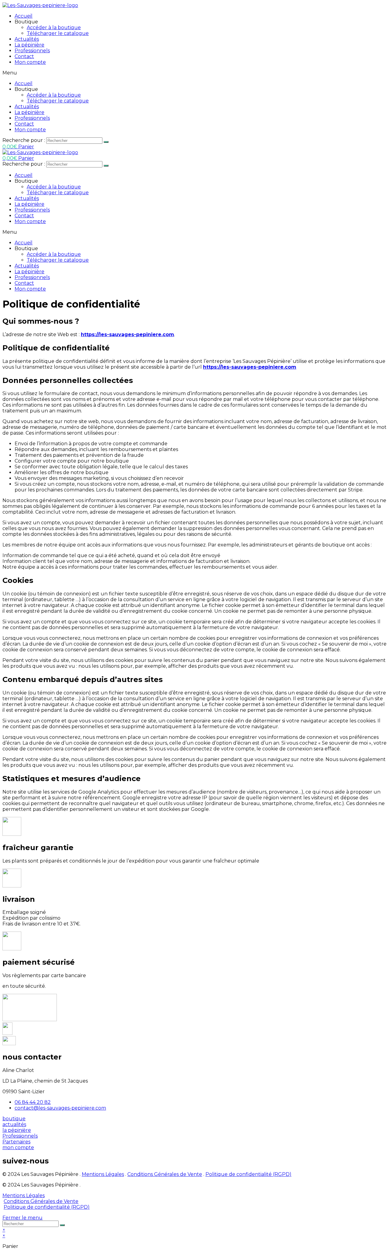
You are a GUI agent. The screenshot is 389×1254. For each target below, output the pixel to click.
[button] (14, 1118)
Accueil (24, 16)
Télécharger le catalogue (58, 33)
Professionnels (32, 50)
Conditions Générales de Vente (164, 1174)
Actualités (27, 39)
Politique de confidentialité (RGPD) (248, 1174)
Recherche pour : (23, 140)
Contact (24, 56)
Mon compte (30, 62)
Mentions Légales (103, 1174)
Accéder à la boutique (54, 27)
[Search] (106, 142)
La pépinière (29, 45)
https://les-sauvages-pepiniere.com (127, 334)
